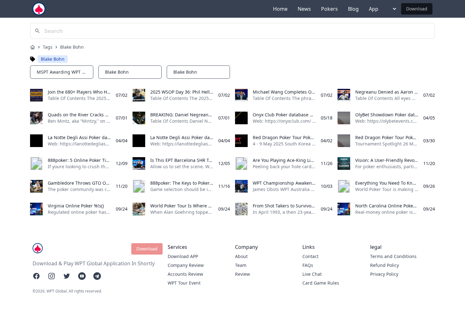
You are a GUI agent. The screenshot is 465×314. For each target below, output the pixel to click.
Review (242, 274)
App (373, 8)
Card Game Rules (320, 283)
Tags (48, 47)
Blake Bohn (72, 47)
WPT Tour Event (184, 283)
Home (280, 8)
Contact (310, 256)
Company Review (186, 265)
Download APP (183, 256)
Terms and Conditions (393, 256)
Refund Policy (384, 265)
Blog (353, 8)
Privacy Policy (384, 274)
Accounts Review (185, 274)
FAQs (307, 265)
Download (416, 9)
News (304, 8)
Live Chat (312, 274)
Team (240, 265)
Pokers (329, 8)
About (241, 256)
